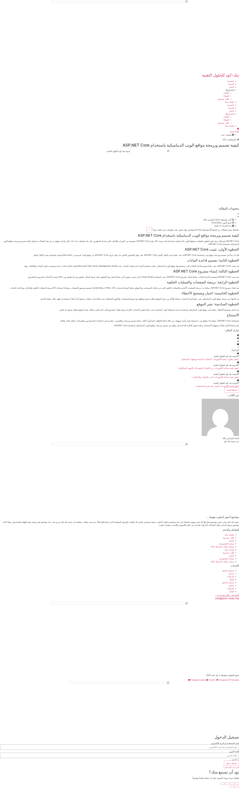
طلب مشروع (223, 99)
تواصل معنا (229, 102)
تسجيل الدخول (228, 570)
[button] (119, 213)
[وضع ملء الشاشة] (232, 783)
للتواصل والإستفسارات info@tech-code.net (227, 597)
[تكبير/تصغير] (237, 783)
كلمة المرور (234, 751)
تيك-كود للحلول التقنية (220, 75)
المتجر (231, 87)
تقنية (223, 134)
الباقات (226, 93)
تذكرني (234, 759)
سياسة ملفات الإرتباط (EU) (222, 546)
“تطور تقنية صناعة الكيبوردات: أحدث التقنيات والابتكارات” (215, 377)
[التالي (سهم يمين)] (232, 787)
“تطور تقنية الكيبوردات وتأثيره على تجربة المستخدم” (217, 386)
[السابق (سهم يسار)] (237, 787)
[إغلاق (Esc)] (222, 783)
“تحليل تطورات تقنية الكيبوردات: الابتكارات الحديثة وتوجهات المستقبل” (210, 359)
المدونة (231, 84)
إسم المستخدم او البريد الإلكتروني (225, 743)
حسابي (231, 573)
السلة (231, 579)
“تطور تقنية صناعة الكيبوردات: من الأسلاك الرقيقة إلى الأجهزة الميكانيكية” (208, 368)
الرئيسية (230, 81)
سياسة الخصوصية (226, 543)
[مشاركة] (227, 783)
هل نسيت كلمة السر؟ (231, 767)
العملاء (226, 96)
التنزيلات (230, 576)
